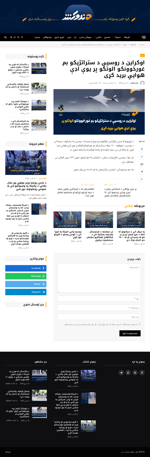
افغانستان (42, 178)
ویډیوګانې (47, 37)
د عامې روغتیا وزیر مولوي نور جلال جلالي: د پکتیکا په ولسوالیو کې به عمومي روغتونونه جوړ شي (26, 186)
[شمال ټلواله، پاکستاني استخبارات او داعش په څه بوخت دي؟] (38, 88)
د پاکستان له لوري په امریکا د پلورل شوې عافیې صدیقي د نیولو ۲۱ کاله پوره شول (18, 68)
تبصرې (107, 37)
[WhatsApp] (142, 179)
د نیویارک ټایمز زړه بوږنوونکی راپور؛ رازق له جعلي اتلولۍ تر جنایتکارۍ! (17, 105)
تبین (69, 37)
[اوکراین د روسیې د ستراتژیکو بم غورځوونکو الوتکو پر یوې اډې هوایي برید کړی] (99, 112)
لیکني (98, 37)
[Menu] (144, 37)
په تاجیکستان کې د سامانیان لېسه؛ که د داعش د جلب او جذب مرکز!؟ (19, 125)
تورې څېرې (59, 37)
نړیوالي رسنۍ (85, 37)
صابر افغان (134, 83)
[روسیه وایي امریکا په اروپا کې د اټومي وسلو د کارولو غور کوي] (67, 219)
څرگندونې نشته (108, 83)
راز (75, 37)
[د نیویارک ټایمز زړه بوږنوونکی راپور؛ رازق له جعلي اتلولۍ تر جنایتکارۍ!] (38, 105)
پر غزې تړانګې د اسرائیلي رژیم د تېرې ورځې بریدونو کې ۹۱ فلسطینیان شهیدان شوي (120, 192)
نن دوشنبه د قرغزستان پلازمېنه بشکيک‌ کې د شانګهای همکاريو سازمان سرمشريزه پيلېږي (100, 235)
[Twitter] (142, 157)
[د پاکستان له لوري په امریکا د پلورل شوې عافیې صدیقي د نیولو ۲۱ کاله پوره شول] (38, 68)
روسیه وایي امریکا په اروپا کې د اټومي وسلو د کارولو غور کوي (67, 234)
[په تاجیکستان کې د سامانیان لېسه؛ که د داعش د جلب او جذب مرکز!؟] (38, 125)
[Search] (5, 37)
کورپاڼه (127, 37)
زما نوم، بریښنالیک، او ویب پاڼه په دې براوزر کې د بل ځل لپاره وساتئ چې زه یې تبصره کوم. (100, 324)
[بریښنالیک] (142, 164)
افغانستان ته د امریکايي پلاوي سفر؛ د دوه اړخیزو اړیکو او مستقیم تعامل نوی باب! (75, 192)
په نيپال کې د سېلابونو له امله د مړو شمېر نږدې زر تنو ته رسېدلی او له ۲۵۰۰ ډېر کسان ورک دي (132, 235)
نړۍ (142, 55)
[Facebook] (142, 149)
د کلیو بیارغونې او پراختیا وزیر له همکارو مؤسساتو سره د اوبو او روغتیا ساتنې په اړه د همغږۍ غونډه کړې (17, 238)
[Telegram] (142, 172)
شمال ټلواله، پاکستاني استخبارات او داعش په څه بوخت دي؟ (17, 87)
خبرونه (118, 37)
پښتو (37, 37)
